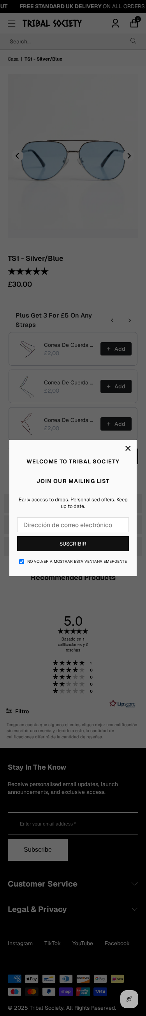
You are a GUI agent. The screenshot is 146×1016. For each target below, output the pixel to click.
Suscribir (73, 543)
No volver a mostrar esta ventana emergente (77, 561)
